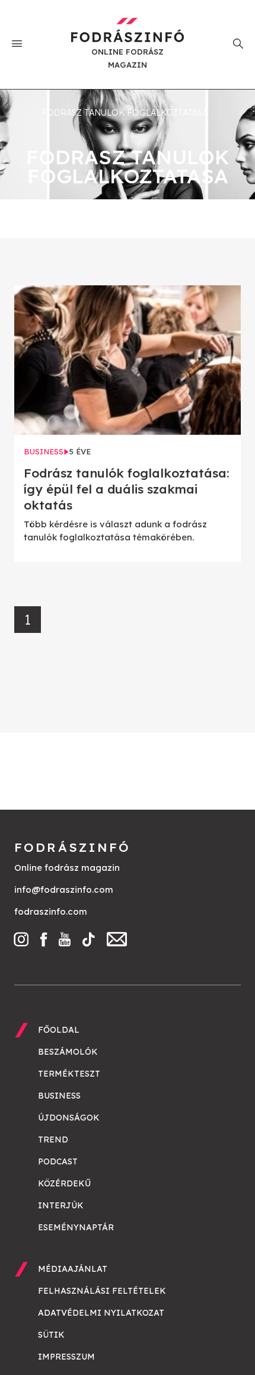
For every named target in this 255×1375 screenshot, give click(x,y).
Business (59, 1095)
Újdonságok (69, 1117)
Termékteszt (69, 1073)
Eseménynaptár (76, 1227)
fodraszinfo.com (50, 911)
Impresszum (66, 1356)
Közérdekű (64, 1183)
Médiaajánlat (72, 1268)
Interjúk (61, 1205)
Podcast (58, 1161)
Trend (53, 1139)
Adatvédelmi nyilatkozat (101, 1312)
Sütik (51, 1334)
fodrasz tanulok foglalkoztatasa (125, 112)
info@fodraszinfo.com (63, 889)
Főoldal (58, 1029)
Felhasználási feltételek (102, 1290)
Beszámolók (68, 1051)
